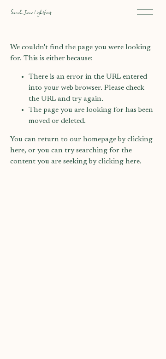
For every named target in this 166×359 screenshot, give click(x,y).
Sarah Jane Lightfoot (31, 12)
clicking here (119, 161)
